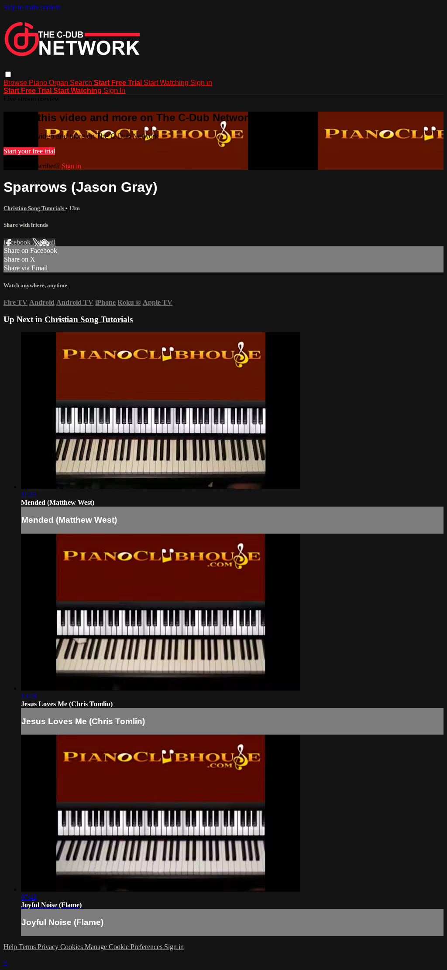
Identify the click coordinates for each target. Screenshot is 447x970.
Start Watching (167, 82)
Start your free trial (29, 151)
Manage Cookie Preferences (124, 946)
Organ (59, 82)
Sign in (201, 82)
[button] (8, 74)
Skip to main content (31, 7)
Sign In (114, 90)
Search (82, 82)
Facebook (17, 242)
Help (11, 946)
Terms (28, 946)
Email (47, 242)
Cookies (72, 946)
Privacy (49, 946)
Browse (16, 82)
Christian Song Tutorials (34, 208)
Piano (39, 82)
